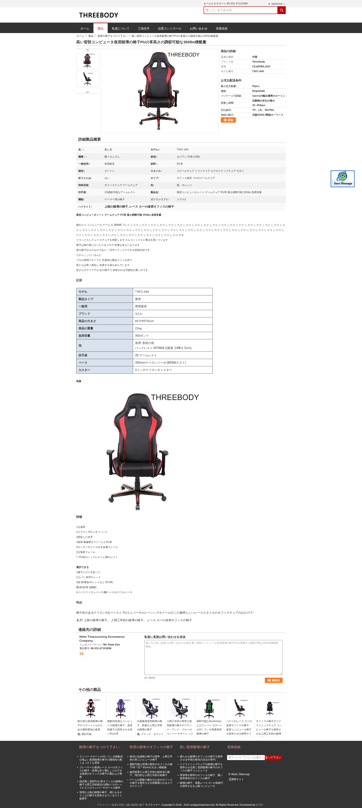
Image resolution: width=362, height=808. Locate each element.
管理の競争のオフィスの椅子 (151, 747)
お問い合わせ (198, 28)
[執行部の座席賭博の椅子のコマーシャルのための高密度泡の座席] (91, 708)
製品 (100, 28)
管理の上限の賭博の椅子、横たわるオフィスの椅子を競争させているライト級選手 (100, 795)
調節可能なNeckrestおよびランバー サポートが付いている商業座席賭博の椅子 (209, 727)
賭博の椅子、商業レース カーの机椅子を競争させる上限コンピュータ (201, 784)
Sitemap (244, 774)
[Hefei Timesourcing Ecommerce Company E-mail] (81, 653)
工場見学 (144, 28)
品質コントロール (169, 28)
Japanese (277, 3)
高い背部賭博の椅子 (195, 747)
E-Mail (233, 774)
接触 (230, 120)
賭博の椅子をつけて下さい (113, 36)
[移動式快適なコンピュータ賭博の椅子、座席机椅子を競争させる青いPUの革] (121, 708)
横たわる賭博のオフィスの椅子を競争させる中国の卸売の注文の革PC (201, 758)
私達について (120, 28)
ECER (259, 804)
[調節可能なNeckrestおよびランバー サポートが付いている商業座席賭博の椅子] (210, 708)
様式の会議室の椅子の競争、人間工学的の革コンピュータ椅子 (151, 758)
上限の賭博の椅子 (95, 620)
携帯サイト (237, 779)
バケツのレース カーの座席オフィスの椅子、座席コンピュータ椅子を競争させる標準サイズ (239, 729)
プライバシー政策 (107, 804)
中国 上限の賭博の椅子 (132, 804)
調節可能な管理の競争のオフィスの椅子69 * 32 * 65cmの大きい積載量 (151, 766)
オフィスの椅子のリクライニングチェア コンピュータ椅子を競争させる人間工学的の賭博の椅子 (269, 729)
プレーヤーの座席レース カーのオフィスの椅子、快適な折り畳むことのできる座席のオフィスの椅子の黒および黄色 (101, 772)
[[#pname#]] (160, 90)
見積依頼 (222, 28)
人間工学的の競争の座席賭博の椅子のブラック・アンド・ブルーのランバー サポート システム (180, 729)
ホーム (84, 28)
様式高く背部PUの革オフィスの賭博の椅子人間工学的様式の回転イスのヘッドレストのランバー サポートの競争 (101, 784)
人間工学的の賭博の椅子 (127, 620)
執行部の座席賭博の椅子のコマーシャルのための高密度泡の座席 (90, 725)
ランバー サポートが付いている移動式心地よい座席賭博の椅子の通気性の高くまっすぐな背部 (101, 759)
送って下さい (273, 757)
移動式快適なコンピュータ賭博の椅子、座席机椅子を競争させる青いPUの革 (119, 727)
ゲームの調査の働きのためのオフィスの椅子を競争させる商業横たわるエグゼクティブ (151, 782)
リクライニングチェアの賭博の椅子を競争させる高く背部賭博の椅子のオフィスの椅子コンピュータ (201, 767)
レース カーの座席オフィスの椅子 (169, 620)
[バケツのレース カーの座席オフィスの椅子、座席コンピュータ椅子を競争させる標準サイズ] (240, 708)
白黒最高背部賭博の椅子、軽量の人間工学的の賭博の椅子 (149, 725)
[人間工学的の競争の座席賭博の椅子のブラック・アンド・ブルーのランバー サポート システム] (180, 708)
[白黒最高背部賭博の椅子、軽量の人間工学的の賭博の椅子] (150, 708)
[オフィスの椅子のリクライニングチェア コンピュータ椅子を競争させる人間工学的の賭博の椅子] (269, 708)
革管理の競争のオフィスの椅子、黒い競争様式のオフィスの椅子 (201, 777)
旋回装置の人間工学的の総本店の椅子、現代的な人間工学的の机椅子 (150, 774)
